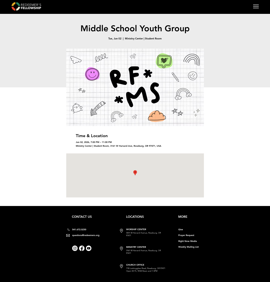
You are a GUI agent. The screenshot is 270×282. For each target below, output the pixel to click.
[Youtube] (88, 248)
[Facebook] (82, 248)
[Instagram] (75, 248)
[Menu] (256, 6)
